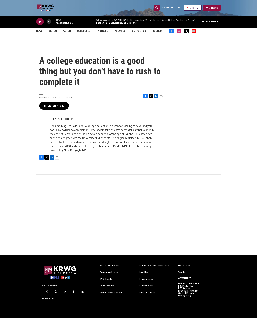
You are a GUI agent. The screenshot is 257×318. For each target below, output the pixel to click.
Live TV (193, 8)
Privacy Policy (184, 295)
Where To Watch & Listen (111, 292)
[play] (40, 21)
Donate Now (184, 266)
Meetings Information (188, 284)
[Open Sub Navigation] (45, 31)
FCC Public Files (185, 286)
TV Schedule (106, 279)
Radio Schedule (107, 286)
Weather (182, 272)
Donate (213, 7)
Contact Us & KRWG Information (154, 266)
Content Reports (186, 293)
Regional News (146, 279)
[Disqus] (128, 215)
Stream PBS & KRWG (109, 266)
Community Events (109, 272)
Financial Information (188, 291)
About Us (120, 31)
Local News (144, 272)
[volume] (48, 21)
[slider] (53, 21)
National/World (146, 286)
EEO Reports (184, 288)
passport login (171, 8)
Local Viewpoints (147, 292)
